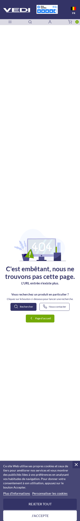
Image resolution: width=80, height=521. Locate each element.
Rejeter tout (40, 504)
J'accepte (40, 516)
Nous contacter (57, 306)
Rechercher (26, 306)
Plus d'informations (16, 493)
